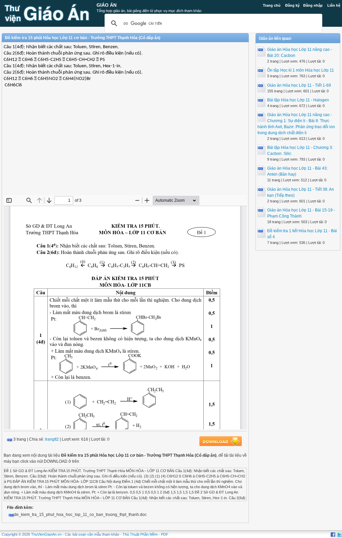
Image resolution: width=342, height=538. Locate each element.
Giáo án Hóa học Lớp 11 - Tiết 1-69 (299, 85)
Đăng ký (292, 5)
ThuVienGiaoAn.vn (46, 534)
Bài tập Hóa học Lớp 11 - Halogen (298, 100)
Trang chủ (272, 5)
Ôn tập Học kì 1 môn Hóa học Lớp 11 (300, 70)
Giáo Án (107, 5)
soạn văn (85, 534)
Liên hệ (333, 5)
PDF (164, 534)
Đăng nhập (313, 5)
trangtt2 (52, 439)
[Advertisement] (125, 146)
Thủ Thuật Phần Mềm (140, 534)
